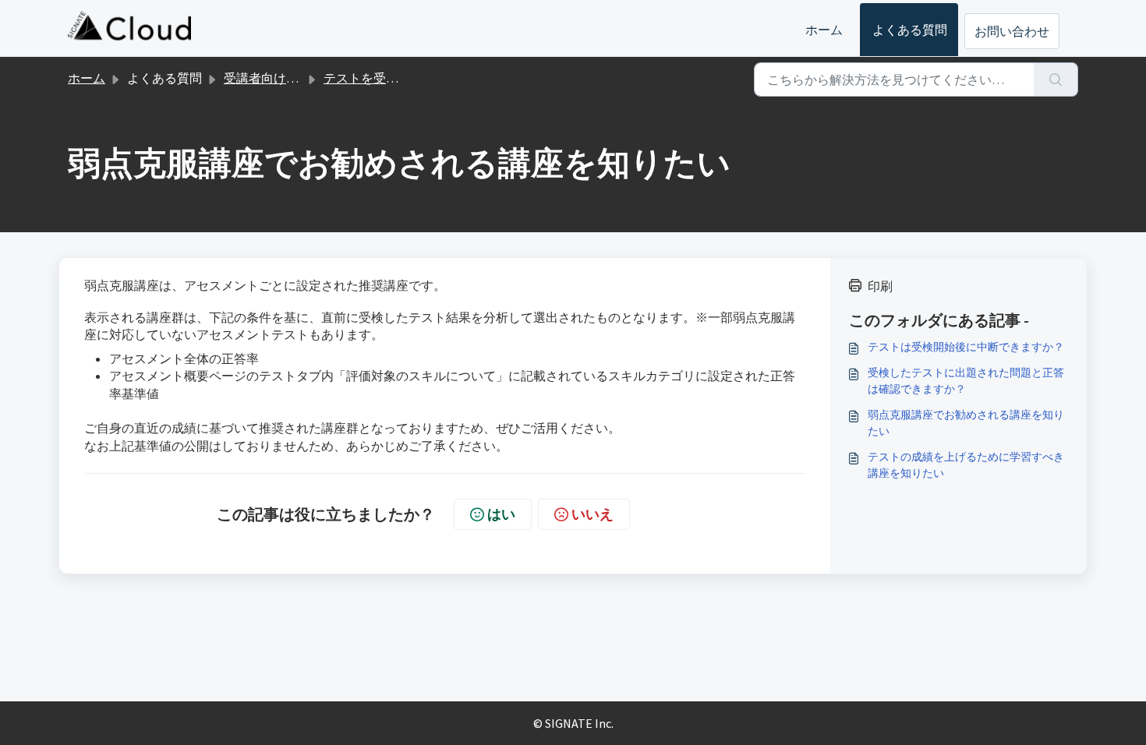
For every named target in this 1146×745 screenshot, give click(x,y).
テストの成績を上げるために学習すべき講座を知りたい (966, 465)
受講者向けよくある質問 (292, 78)
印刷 (880, 286)
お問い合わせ (1011, 31)
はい (501, 514)
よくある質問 (909, 29)
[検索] (1056, 79)
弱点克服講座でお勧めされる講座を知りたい (966, 423)
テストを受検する (373, 78)
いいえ (592, 514)
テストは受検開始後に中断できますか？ (966, 347)
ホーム (824, 29)
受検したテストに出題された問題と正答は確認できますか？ (966, 380)
